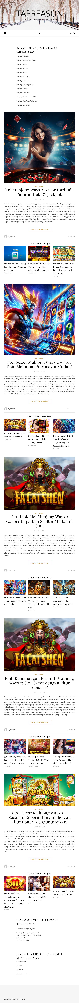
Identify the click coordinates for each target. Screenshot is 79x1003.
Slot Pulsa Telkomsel (30, 101)
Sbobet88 (26, 68)
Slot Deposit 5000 (29, 97)
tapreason (11, 236)
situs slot (19, 970)
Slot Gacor (26, 56)
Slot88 (25, 64)
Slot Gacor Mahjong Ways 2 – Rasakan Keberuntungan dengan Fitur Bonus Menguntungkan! (39, 817)
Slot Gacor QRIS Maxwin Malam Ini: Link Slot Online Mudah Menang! (39, 266)
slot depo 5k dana (34, 935)
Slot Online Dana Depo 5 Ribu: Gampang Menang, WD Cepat (15, 266)
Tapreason (39, 13)
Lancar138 (26, 105)
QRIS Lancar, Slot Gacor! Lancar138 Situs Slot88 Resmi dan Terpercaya (15, 760)
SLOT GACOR (39, 186)
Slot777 (25, 80)
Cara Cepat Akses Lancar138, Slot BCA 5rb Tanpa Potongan (38, 760)
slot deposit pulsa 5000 (31, 933)
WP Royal (22, 999)
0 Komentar (71, 236)
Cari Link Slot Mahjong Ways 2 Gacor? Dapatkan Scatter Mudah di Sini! (39, 521)
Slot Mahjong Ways (29, 60)
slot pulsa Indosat (22, 974)
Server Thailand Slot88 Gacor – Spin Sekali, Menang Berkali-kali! (38, 439)
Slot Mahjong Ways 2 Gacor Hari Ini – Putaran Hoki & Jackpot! (39, 192)
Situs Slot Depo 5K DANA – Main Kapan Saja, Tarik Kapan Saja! (15, 600)
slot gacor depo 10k (23, 940)
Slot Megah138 (28, 84)
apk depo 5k (20, 938)
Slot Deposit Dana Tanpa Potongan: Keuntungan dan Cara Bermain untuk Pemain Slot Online (14, 900)
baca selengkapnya (39, 229)
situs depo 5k (21, 961)
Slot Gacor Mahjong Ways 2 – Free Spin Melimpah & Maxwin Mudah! (39, 364)
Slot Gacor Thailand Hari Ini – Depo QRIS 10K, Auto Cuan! (37, 896)
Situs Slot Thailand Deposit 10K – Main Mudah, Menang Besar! (63, 600)
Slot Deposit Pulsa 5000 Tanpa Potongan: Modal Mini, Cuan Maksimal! (63, 760)
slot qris (19, 966)
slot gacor (31, 929)
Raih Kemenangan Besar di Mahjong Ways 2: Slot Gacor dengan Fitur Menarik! (39, 683)
